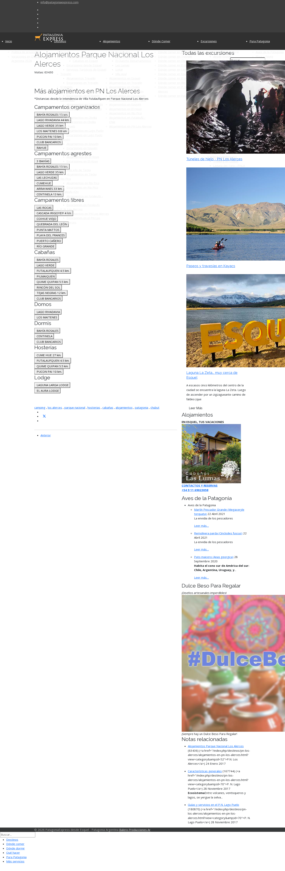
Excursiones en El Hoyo (82, 161)
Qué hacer (13, 853)
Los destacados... (120, 52)
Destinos (60, 41)
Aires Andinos (124, 56)
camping (39, 407)
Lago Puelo (67, 126)
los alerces (55, 407)
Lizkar (119, 69)
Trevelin (65, 74)
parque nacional (74, 407)
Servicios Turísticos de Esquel (86, 69)
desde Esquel (222, 56)
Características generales (205, 771)
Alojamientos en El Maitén (83, 91)
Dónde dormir (15, 848)
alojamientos (124, 407)
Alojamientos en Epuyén (82, 144)
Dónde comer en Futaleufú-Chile (179, 96)
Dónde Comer (161, 41)
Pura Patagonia (260, 41)
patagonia (141, 407)
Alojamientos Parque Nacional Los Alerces (216, 746)
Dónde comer (15, 844)
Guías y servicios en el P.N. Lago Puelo (213, 805)
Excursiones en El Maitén (83, 96)
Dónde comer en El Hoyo (175, 78)
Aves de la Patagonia (270, 52)
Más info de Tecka (78, 170)
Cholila (64, 113)
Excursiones (209, 41)
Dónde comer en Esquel (174, 52)
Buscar (234, 52)
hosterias (93, 407)
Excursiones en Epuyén (81, 148)
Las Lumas (122, 65)
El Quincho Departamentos (133, 61)
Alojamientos (111, 41)
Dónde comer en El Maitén (175, 65)
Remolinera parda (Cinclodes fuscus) (218, 533)
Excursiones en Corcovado (84, 109)
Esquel (64, 52)
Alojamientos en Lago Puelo (85, 131)
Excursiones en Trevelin (82, 83)
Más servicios (15, 861)
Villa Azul (121, 74)
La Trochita (214, 52)
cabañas (107, 407)
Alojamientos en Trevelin (125, 83)
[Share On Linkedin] (42, 421)
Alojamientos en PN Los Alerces (87, 214)
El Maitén (66, 87)
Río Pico (65, 179)
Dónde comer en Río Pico (175, 83)
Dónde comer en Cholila (173, 61)
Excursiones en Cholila (81, 122)
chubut (154, 407)
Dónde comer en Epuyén (174, 74)
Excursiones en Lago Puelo (84, 135)
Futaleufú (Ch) (69, 192)
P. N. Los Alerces (71, 209)
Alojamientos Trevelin (80, 78)
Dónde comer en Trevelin (175, 56)
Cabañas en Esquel (85, 61)
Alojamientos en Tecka (81, 174)
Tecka (64, 165)
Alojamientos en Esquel (82, 56)
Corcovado (67, 100)
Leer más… (201, 526)
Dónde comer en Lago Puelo (177, 69)
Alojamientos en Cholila (81, 118)
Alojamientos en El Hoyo (82, 157)
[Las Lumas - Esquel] (211, 453)
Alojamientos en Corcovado (84, 104)
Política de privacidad (25, 52)
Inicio (8, 41)
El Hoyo (65, 152)
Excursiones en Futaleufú (83, 205)
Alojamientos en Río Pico (82, 183)
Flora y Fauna (264, 56)
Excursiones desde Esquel (84, 65)
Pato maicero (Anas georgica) (213, 557)
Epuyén (65, 139)
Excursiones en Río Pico (82, 187)
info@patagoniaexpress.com (60, 2)
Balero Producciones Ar (134, 830)
